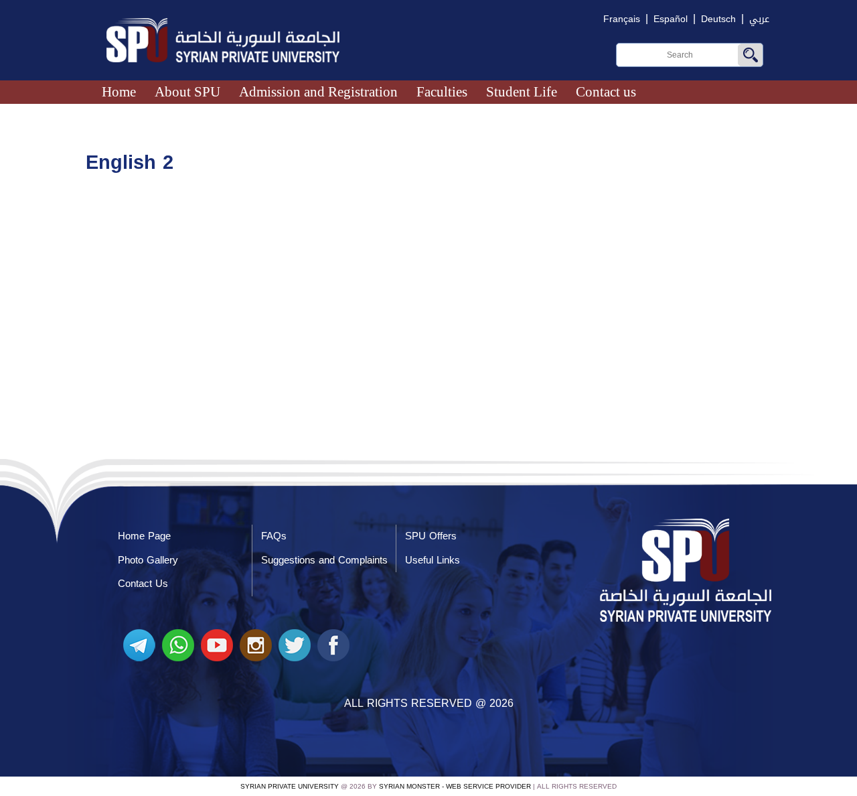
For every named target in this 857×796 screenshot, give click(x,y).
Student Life (521, 91)
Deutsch (718, 19)
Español (670, 19)
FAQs (274, 536)
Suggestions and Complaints (324, 560)
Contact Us (143, 583)
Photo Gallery (148, 560)
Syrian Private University (289, 786)
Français (621, 19)
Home (119, 91)
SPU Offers (431, 536)
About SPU (187, 91)
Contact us (606, 91)
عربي (759, 19)
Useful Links (432, 560)
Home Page (144, 536)
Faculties (441, 91)
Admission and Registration (318, 91)
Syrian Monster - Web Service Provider (455, 786)
